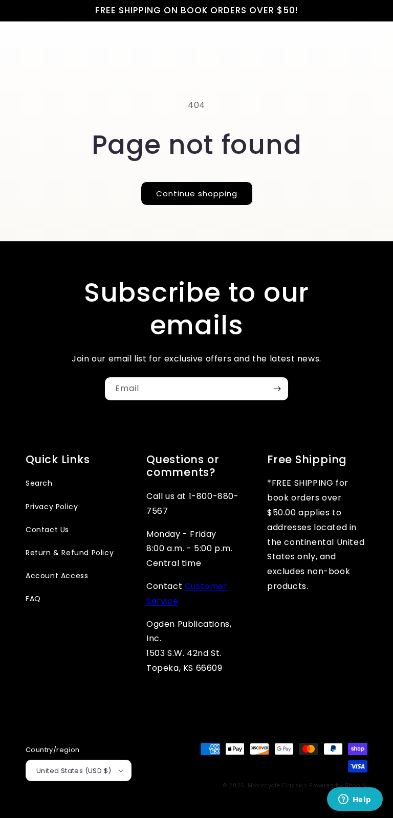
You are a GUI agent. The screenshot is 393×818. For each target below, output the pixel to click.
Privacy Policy (52, 507)
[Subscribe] (277, 389)
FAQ (33, 599)
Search (39, 483)
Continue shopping (196, 193)
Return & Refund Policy (70, 553)
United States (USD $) (73, 771)
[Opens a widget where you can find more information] (354, 800)
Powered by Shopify (338, 785)
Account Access (57, 576)
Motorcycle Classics (277, 785)
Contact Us (47, 530)
